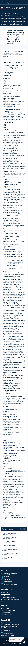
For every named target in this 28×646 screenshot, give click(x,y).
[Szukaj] (2, 2)
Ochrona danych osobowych (8, 610)
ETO (2, 601)
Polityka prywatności (6, 612)
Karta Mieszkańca (5, 594)
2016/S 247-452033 (8, 380)
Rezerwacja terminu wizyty (8, 597)
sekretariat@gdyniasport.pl (13, 90)
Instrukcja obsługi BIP (6, 616)
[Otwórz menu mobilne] (26, 2)
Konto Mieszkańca (5, 595)
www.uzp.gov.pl (16, 470)
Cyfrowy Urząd (4, 592)
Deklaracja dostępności (6, 614)
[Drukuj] (24, 529)
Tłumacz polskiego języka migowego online (11, 599)
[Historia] (21, 529)
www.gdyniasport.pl (15, 96)
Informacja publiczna (6, 608)
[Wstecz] (4, 37)
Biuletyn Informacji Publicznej (8, 13)
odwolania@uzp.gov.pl (12, 514)
